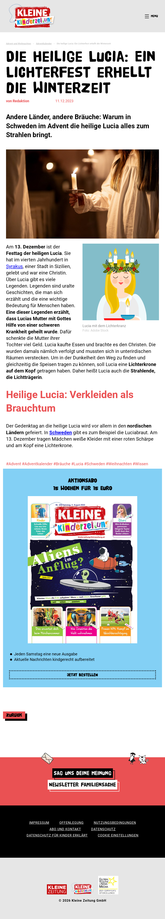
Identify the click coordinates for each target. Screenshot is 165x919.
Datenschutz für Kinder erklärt (57, 835)
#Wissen (140, 463)
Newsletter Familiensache (82, 785)
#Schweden (94, 463)
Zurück (14, 715)
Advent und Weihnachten (18, 43)
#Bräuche (61, 463)
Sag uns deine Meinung (82, 773)
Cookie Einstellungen (118, 835)
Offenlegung (71, 823)
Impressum (39, 823)
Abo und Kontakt (65, 829)
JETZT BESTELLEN (82, 675)
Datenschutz (103, 829)
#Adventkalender (37, 463)
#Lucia (77, 463)
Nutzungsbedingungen (115, 823)
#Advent (13, 463)
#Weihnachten (119, 463)
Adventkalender (44, 43)
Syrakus (14, 266)
